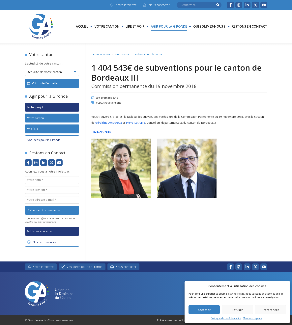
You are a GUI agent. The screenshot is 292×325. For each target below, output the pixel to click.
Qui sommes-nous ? (209, 26)
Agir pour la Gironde (169, 26)
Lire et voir (135, 26)
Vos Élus (32, 129)
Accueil (82, 26)
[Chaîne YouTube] (263, 5)
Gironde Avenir (101, 54)
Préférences (270, 310)
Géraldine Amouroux (108, 122)
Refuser (237, 310)
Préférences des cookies (172, 320)
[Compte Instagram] (238, 5)
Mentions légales (252, 318)
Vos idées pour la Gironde (43, 140)
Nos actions (122, 54)
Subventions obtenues (148, 54)
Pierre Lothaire (135, 122)
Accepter (204, 310)
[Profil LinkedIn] (247, 5)
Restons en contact (249, 26)
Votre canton (107, 26)
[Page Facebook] (230, 5)
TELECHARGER (101, 131)
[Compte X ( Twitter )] (255, 5)
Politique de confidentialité (226, 318)
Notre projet (35, 107)
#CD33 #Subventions (108, 102)
